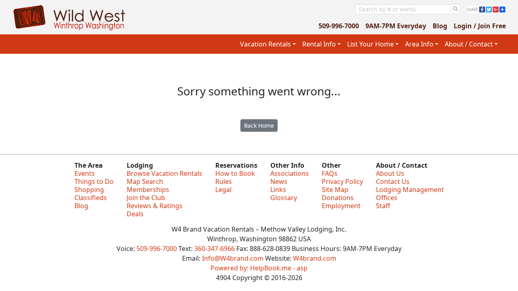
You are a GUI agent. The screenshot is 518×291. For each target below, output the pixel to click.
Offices (386, 197)
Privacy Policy (342, 181)
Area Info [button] (419, 44)
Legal (223, 189)
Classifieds (90, 197)
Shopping (89, 189)
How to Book (235, 173)
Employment (341, 205)
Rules (223, 181)
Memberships (148, 189)
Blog (440, 25)
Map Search (145, 181)
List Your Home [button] (370, 44)
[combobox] (403, 9)
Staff (383, 205)
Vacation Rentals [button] (265, 44)
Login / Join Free (480, 25)
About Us (390, 173)
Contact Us (393, 181)
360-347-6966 (214, 248)
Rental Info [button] (319, 44)
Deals (135, 213)
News (278, 181)
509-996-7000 (338, 25)
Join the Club (146, 197)
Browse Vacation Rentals (164, 173)
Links (278, 189)
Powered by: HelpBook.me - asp (259, 268)
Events (84, 173)
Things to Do (94, 181)
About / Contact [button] (469, 44)
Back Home (259, 125)
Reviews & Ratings (155, 205)
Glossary (283, 197)
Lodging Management (410, 189)
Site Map (335, 189)
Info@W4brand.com (232, 258)
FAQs (330, 173)
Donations (338, 197)
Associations (289, 173)
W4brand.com (314, 258)
